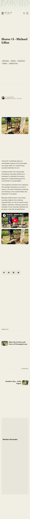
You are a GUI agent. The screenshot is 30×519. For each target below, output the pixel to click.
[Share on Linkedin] (13, 272)
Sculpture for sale (13, 63)
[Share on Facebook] (8, 272)
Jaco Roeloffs (10, 97)
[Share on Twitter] (4, 272)
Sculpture (4, 63)
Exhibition (13, 60)
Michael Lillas (5, 60)
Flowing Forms (21, 60)
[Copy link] (18, 272)
